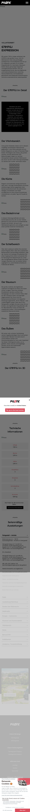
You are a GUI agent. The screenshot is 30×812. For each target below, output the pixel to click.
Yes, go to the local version (15, 410)
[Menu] (27, 2)
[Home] (6, 3)
